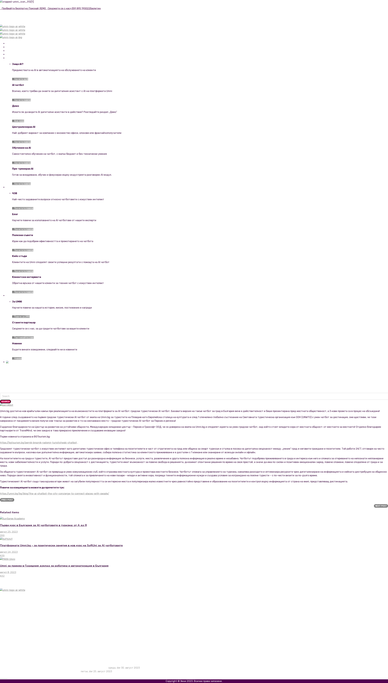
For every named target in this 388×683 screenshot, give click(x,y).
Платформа (12, 51)
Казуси (10, 641)
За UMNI (10, 625)
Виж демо (19, 121)
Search (5, 401)
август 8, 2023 (8, 572)
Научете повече (22, 100)
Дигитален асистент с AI (21, 618)
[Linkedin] (3, 677)
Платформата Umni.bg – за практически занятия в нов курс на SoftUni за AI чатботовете (61, 545)
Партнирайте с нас (24, 337)
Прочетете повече (23, 208)
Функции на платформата (21, 603)
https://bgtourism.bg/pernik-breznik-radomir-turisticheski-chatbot (38, 442)
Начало (9, 43)
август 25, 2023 (9, 531)
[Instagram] (4, 677)
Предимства (12, 47)
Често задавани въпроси (21, 637)
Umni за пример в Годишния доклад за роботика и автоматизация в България (54, 566)
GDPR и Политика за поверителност (27, 655)
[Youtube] (6, 677)
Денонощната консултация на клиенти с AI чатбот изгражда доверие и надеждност (57, 667)
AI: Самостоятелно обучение (23, 607)
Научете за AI (21, 79)
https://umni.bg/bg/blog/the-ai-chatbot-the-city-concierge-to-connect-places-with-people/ (54, 493)
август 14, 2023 (9, 552)
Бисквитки (12, 652)
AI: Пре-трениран (16, 614)
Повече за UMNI (22, 316)
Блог (8, 644)
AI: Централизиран (17, 610)
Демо (9, 621)
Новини (18, 358)
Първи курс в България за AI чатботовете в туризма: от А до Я (43, 525)
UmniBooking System (16, 54)
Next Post (381, 506)
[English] (10, 362)
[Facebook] (1, 677)
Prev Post (7, 500)
